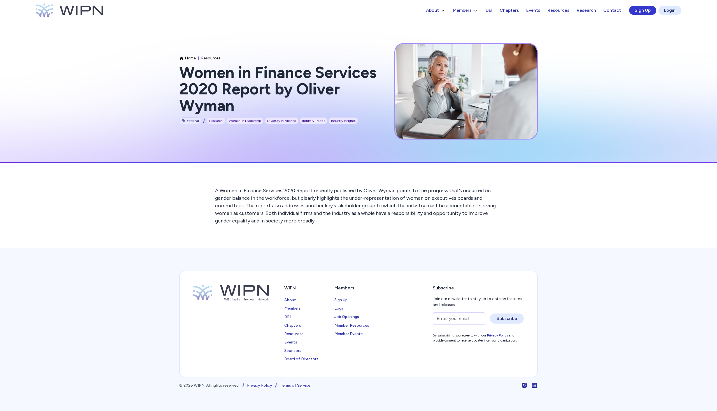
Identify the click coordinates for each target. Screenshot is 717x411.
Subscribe (507, 318)
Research (586, 10)
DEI (489, 10)
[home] (69, 10)
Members (292, 308)
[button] (436, 10)
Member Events (348, 333)
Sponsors (292, 350)
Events (533, 10)
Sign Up (643, 10)
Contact (612, 10)
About (290, 300)
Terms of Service (295, 385)
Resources (558, 10)
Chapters (509, 10)
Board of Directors (301, 359)
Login (670, 10)
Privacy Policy (259, 385)
